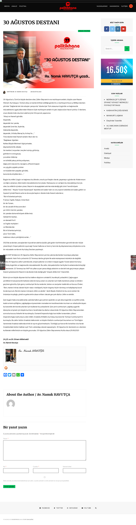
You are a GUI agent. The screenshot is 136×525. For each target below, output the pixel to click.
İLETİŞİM (124, 6)
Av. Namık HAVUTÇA (21, 91)
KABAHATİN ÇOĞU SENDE (117, 111)
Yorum (5, 438)
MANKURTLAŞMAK (114, 116)
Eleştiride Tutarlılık (114, 121)
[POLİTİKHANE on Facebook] (106, 29)
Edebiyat (107, 153)
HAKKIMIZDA (114, 6)
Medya (6, 6)
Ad (4, 466)
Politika (22, 6)
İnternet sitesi (67, 466)
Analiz (14, 6)
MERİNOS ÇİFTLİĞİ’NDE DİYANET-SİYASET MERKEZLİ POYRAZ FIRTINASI (116, 102)
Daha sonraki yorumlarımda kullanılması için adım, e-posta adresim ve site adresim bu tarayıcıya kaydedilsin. (36, 481)
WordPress (15, 519)
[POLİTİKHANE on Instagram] (117, 29)
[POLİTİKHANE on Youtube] (123, 29)
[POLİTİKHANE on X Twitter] (112, 29)
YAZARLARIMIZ (102, 6)
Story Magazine (28, 519)
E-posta (36, 466)
